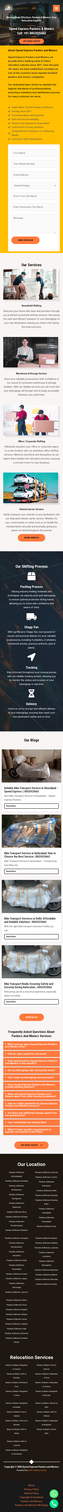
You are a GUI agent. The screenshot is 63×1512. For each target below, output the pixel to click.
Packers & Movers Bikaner (16, 1230)
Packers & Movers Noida (46, 1284)
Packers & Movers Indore (16, 1274)
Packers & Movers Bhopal (16, 1217)
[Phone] (54, 1503)
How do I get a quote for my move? (27, 1053)
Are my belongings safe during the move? (31, 1070)
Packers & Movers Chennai (46, 1172)
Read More (11, 806)
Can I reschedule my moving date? (27, 1122)
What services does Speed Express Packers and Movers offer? (31, 1045)
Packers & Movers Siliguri (16, 1314)
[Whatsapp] (54, 1493)
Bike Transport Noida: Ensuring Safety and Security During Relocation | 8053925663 (28, 985)
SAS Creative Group (37, 1470)
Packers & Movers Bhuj (16, 1212)
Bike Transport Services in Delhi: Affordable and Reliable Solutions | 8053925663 (30, 920)
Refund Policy (31, 1493)
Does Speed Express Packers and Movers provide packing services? (30, 1085)
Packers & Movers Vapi (16, 1329)
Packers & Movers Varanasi (16, 1333)
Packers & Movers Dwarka (46, 1195)
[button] (31, 1045)
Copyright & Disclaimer (31, 1497)
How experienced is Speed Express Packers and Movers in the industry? (31, 1062)
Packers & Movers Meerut (46, 1275)
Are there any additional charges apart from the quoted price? (31, 1114)
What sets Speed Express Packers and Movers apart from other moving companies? (30, 1095)
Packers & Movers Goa (46, 1226)
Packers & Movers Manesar (46, 1270)
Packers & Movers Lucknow (46, 1248)
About (31, 1485)
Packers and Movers (31, 1501)
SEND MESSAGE (25, 240)
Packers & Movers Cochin (46, 1177)
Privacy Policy (31, 1489)
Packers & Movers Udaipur (16, 1324)
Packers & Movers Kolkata (46, 1243)
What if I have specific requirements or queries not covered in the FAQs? (28, 1130)
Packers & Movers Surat (16, 1319)
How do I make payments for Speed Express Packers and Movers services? (31, 1104)
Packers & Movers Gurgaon (16, 1238)
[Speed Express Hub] (8, 8)
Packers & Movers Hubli (17, 1260)
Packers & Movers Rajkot (16, 1309)
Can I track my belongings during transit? (31, 1077)
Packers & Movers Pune (17, 1305)
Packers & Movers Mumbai (46, 1279)
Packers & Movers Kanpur (46, 1238)
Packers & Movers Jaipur (16, 1278)
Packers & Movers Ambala (16, 1181)
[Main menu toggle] (56, 8)
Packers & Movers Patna (16, 1300)
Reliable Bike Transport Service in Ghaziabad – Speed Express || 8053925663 (31, 790)
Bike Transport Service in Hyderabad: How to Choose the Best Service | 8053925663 (30, 855)
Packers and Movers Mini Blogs (31, 1505)
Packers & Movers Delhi (47, 1190)
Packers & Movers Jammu (16, 1292)
